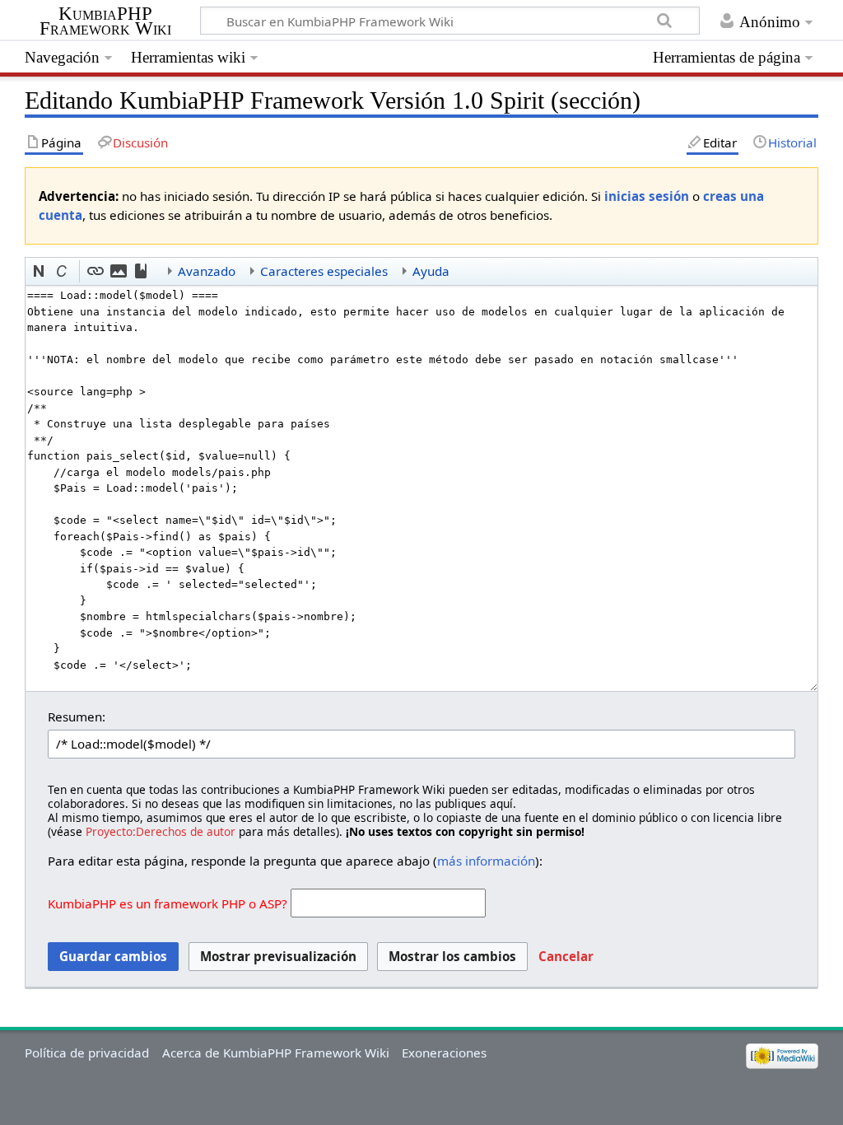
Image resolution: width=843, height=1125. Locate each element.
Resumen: (76, 716)
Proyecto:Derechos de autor (160, 831)
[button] (39, 271)
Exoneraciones (444, 1052)
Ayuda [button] (430, 271)
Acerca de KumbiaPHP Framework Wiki (275, 1052)
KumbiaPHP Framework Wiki (105, 21)
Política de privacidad (87, 1052)
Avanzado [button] (206, 271)
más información (486, 860)
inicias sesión (646, 196)
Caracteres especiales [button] (324, 271)
